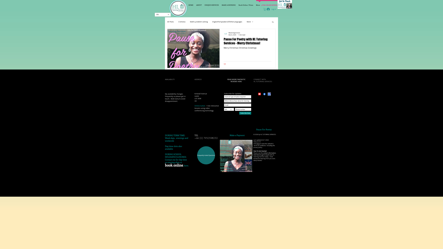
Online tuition (200, 106)
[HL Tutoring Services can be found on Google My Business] (269, 94)
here (258, 144)
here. (186, 165)
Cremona (181, 22)
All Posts (170, 22)
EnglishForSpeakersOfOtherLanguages (227, 22)
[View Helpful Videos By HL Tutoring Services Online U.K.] (259, 94)
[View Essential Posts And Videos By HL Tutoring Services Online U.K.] (264, 94)
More (249, 22)
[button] (264, 9)
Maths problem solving (199, 22)
